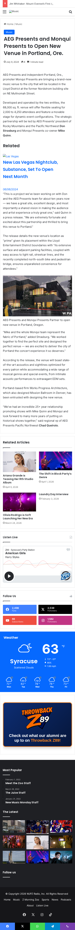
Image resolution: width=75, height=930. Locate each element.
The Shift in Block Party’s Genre (55, 475)
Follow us (9, 872)
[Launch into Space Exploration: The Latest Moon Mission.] (14, 857)
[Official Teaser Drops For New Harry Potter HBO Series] (61, 857)
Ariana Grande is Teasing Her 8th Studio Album (18, 479)
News (55, 899)
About (30, 905)
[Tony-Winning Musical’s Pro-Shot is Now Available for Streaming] (61, 841)
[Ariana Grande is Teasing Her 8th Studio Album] (19, 462)
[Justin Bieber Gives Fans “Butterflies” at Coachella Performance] (37, 827)
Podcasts (66, 899)
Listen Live (42, 905)
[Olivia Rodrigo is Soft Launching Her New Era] (19, 502)
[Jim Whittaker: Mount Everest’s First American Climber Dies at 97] (61, 826)
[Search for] (70, 13)
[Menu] (4, 13)
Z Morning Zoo (30, 899)
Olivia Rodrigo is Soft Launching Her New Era (18, 516)
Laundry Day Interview (53, 494)
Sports (45, 899)
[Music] (14, 11)
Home (9, 24)
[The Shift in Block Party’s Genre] (55, 461)
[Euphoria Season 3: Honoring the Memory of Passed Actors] (14, 841)
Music (18, 24)
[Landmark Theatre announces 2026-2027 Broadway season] (14, 826)
